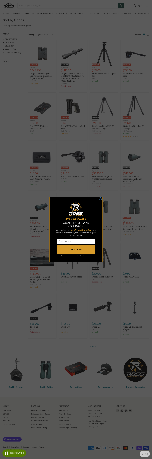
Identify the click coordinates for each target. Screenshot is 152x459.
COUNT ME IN (76, 250)
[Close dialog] (100, 199)
